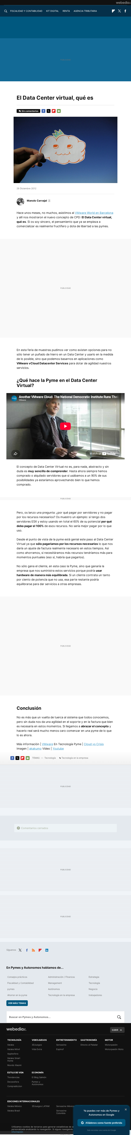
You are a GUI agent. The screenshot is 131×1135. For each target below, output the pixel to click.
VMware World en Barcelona (94, 212)
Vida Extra (37, 1049)
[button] (38, 201)
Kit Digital (52, 11)
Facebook (125, 11)
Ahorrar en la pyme (17, 995)
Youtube (58, 748)
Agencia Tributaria (85, 11)
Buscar (119, 1017)
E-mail (59, 111)
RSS (33, 949)
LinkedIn (46, 949)
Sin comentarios (30, 111)
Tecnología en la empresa (75, 757)
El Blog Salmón (39, 1077)
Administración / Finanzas (61, 977)
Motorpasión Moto (114, 1049)
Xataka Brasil (13, 1110)
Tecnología (50, 757)
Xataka (10, 1044)
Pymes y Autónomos (37, 1083)
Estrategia (94, 977)
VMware (47, 744)
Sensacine (61, 1044)
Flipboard (113, 11)
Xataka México (14, 1106)
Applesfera (12, 1053)
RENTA (66, 11)
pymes (10, 989)
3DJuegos (37, 1044)
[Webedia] (123, 2)
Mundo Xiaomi (14, 1065)
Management (55, 983)
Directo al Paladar (89, 1044)
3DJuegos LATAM (41, 1106)
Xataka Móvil (13, 1049)
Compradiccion (14, 1086)
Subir (115, 1030)
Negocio (93, 989)
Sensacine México (65, 1106)
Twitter (119, 11)
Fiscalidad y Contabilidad (26, 11)
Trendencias (13, 1077)
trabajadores (95, 995)
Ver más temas (17, 1003)
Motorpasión (111, 1044)
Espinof (60, 1049)
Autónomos (54, 989)
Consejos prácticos (17, 977)
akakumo (35, 748)
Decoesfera (13, 1081)
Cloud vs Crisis (94, 744)
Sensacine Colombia (61, 1111)
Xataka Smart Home (13, 1059)
